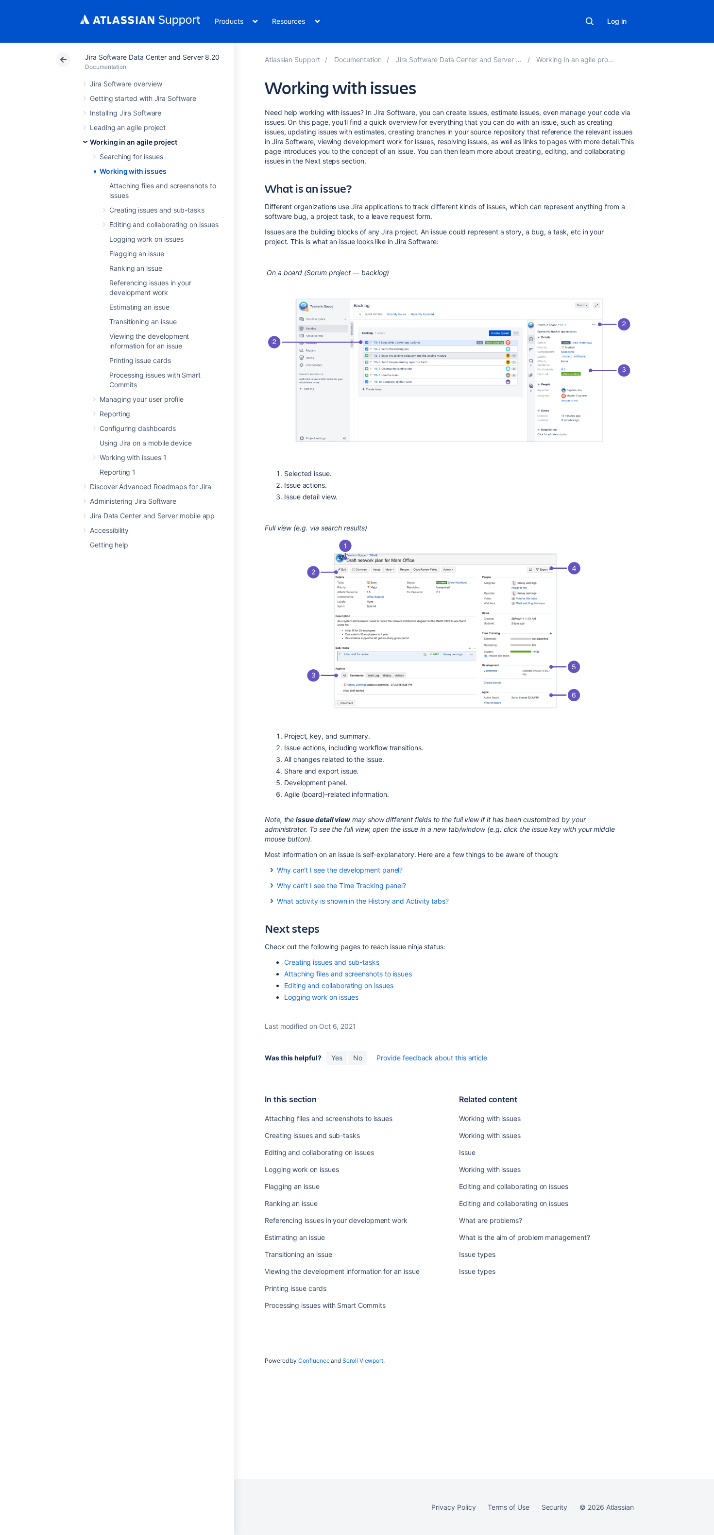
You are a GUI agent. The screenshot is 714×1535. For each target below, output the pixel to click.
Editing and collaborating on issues (164, 224)
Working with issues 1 (133, 457)
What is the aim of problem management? (524, 1237)
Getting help (109, 545)
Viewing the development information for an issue (342, 1271)
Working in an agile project (133, 142)
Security (554, 1507)
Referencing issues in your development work (336, 1220)
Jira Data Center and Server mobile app (152, 516)
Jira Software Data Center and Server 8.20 (152, 57)
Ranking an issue (135, 268)
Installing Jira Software (125, 113)
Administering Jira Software (133, 501)
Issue (467, 1152)
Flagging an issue (136, 253)
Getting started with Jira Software (143, 98)
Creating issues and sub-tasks (156, 210)
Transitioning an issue (142, 321)
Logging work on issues (146, 239)
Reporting (115, 414)
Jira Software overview (126, 84)
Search (589, 21)
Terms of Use (508, 1507)
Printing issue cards (140, 360)
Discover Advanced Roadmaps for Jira (150, 486)
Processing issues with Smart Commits (325, 1305)
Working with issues (133, 171)
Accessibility (109, 530)
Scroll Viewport (362, 1360)
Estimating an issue (139, 307)
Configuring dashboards (137, 428)
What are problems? (490, 1220)
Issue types (477, 1254)
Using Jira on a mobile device (146, 443)
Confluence (313, 1360)
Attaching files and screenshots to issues (348, 974)
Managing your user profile (142, 399)
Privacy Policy (453, 1507)
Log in (617, 21)
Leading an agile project (128, 127)
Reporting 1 (118, 472)
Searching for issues (131, 156)
